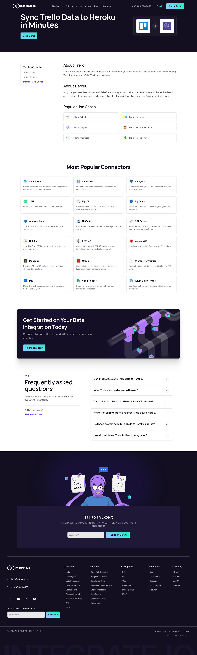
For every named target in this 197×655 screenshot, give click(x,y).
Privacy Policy (175, 631)
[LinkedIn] (18, 599)
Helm (68, 572)
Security (153, 590)
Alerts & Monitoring (74, 598)
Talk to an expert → (34, 414)
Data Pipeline (128, 590)
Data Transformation (74, 585)
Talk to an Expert (117, 534)
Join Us (176, 581)
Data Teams (96, 594)
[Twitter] (26, 599)
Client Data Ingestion (99, 572)
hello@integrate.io (19, 579)
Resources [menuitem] (107, 6)
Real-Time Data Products (101, 585)
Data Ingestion (72, 576)
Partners (176, 576)
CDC (124, 581)
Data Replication (73, 581)
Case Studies (155, 576)
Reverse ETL (127, 585)
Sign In (160, 6)
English (174, 635)
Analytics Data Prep (99, 576)
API (67, 603)
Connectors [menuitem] (85, 6)
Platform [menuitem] (56, 6)
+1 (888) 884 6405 (142, 6)
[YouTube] (34, 599)
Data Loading (71, 590)
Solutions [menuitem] (70, 6)
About (175, 572)
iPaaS (124, 594)
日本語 (180, 635)
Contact (176, 585)
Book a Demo (175, 6)
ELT (124, 576)
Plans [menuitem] (96, 6)
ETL (124, 572)
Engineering (96, 603)
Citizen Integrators (98, 590)
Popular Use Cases (33, 81)
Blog (151, 572)
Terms (187, 631)
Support (153, 581)
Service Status (160, 631)
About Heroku (30, 77)
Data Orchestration (74, 594)
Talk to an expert (34, 347)
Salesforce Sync (98, 581)
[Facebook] (10, 599)
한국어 (187, 635)
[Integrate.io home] (24, 6)
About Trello (29, 72)
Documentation (156, 585)
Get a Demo (29, 35)
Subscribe (53, 614)
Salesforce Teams (98, 598)
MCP (68, 607)
